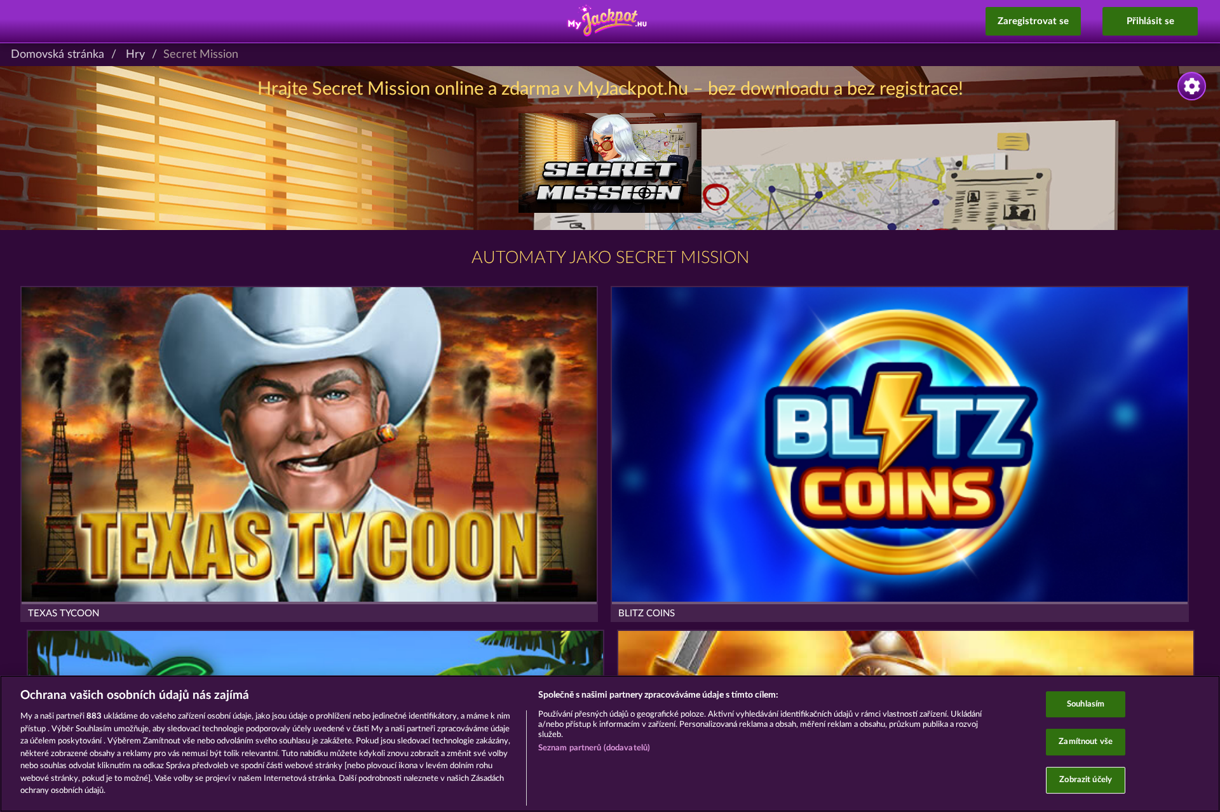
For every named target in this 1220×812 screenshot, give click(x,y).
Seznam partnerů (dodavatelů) (594, 748)
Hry (135, 54)
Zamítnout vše (1086, 742)
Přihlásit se (1150, 21)
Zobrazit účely (1085, 780)
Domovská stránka (57, 54)
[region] (610, 743)
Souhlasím (1085, 704)
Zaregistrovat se (1033, 21)
